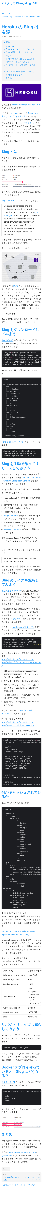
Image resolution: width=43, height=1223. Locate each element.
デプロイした (29, 123)
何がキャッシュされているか (19, 62)
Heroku (5, 1169)
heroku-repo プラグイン (23, 627)
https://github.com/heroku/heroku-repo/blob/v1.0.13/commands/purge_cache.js (21, 662)
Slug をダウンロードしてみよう (20, 49)
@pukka (15, 113)
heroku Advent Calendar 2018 (26, 105)
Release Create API (12, 529)
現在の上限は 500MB (11, 591)
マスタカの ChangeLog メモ (19, 3)
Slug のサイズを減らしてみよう (20, 59)
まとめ (9, 78)
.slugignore (15, 618)
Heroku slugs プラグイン (13, 442)
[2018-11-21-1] (8, 1082)
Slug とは (10, 46)
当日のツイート (10, 1185)
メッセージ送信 (27, 1185)
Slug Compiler (8, 200)
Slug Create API (11, 515)
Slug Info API (7, 340)
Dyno (15, 286)
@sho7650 (7, 1155)
